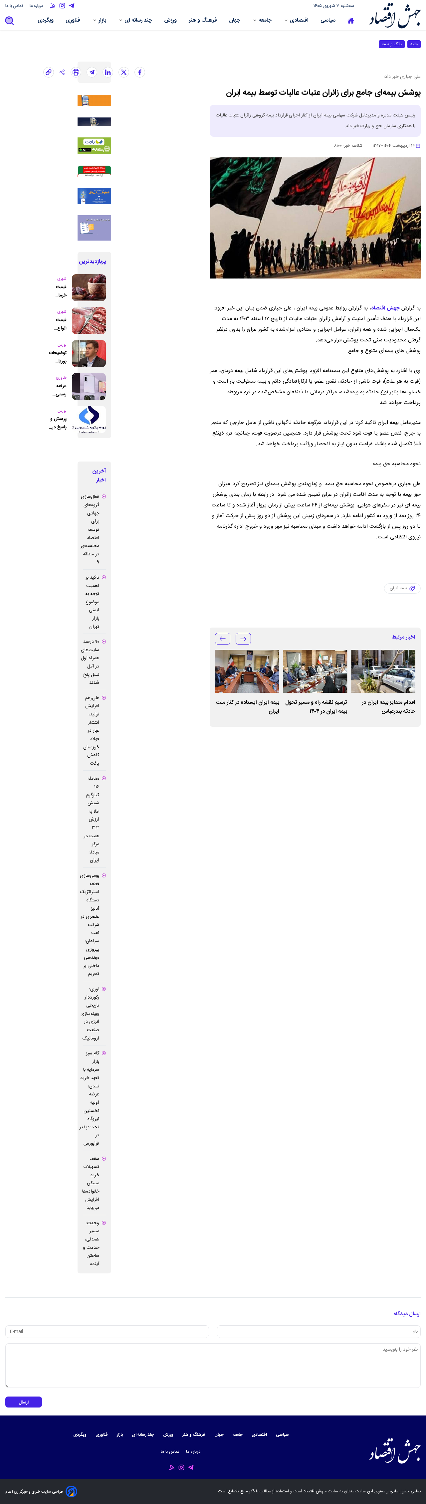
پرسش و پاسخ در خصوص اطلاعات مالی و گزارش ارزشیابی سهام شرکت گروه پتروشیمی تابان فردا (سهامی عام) (57, 423)
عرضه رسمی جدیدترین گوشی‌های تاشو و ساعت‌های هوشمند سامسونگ (57, 390)
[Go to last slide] (243, 639)
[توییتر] (123, 72)
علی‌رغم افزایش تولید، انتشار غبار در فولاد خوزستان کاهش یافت (91, 731)
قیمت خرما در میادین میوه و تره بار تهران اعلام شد (60, 291)
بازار (103, 21)
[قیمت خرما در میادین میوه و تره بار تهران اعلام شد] (89, 287)
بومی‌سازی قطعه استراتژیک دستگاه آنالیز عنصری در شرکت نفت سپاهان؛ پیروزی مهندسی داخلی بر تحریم (89, 925)
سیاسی (328, 21)
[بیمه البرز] (94, 171)
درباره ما (37, 6)
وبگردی (46, 21)
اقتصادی (300, 21)
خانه (414, 44)
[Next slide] (222, 639)
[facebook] (139, 72)
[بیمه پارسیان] (94, 228)
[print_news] (76, 72)
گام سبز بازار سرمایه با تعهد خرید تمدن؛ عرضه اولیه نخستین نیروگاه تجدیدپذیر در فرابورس (89, 1098)
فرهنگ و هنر (203, 21)
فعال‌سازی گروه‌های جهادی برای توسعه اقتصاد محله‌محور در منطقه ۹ (90, 529)
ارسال (24, 1402)
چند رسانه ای (138, 21)
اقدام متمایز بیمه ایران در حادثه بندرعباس (388, 707)
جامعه (266, 21)
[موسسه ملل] (94, 196)
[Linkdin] (108, 72)
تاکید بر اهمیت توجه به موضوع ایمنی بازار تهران (92, 602)
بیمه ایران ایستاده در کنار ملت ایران (247, 707)
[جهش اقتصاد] (393, 15)
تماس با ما (14, 6)
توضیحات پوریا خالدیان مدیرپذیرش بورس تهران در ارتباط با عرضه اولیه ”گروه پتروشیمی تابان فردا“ (56, 357)
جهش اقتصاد (385, 308)
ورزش (171, 21)
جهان (235, 21)
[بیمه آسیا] (94, 121)
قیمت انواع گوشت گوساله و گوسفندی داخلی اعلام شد (58, 324)
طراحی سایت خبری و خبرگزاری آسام (34, 1491)
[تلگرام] (92, 72)
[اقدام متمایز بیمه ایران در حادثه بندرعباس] (383, 671)
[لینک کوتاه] (48, 72)
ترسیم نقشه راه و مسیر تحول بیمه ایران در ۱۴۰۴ (316, 707)
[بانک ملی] (94, 100)
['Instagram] (62, 5)
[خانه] (350, 20)
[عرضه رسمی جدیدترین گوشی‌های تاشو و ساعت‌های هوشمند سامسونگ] (89, 386)
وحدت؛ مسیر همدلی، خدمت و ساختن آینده (91, 1243)
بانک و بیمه (392, 44)
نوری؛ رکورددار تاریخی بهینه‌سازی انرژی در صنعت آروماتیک (90, 1013)
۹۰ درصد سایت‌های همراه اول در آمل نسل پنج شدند (90, 662)
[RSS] (53, 5)
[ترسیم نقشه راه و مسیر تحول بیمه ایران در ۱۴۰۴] (315, 671)
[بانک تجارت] (94, 145)
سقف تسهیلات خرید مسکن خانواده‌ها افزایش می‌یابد (90, 1183)
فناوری (74, 21)
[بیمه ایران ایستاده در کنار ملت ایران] (247, 671)
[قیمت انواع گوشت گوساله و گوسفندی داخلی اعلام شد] (89, 320)
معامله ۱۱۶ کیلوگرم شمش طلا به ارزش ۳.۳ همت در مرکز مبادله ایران (91, 819)
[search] (10, 21)
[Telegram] (71, 5)
